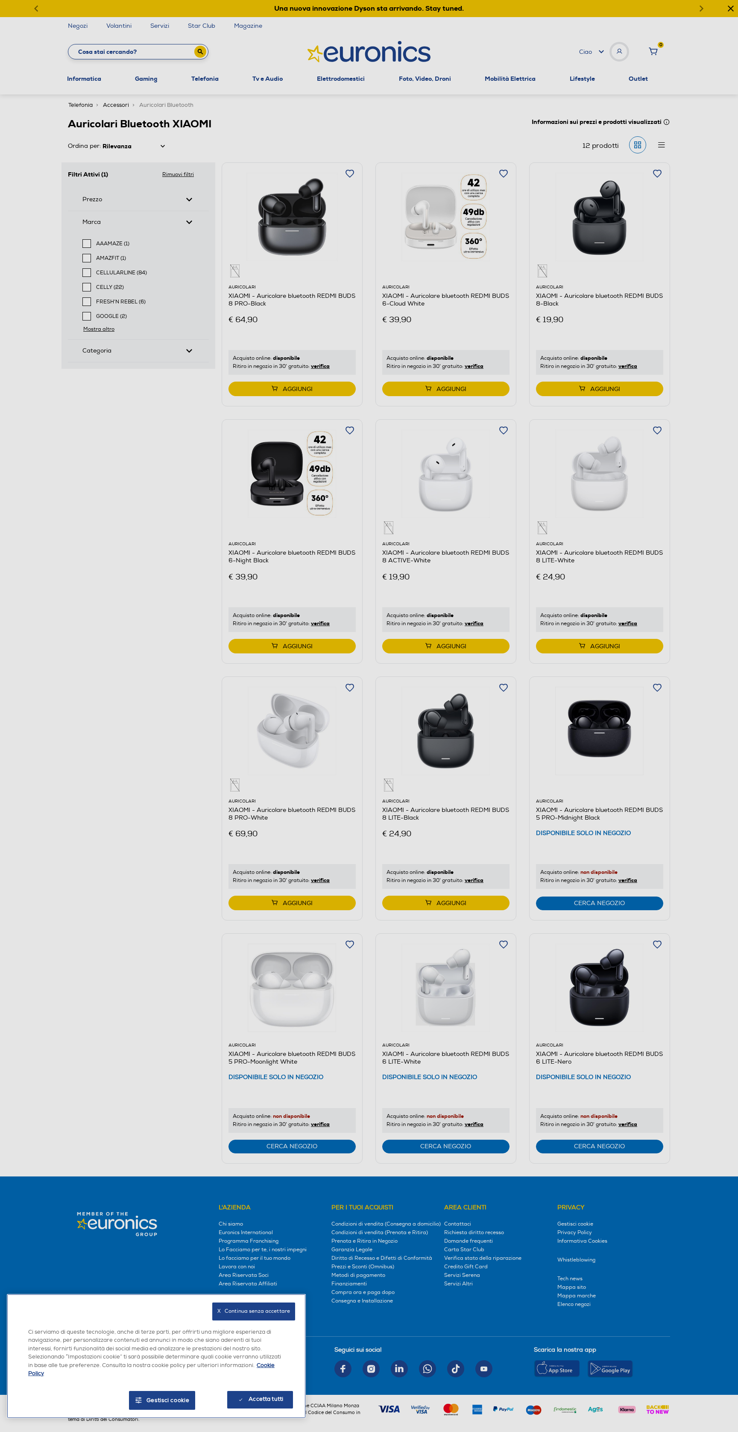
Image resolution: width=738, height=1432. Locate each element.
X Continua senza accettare (253, 1311)
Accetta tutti (266, 1399)
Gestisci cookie (168, 1400)
